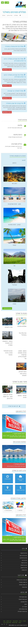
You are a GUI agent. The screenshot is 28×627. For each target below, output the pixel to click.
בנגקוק (14, 163)
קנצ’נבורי (14, 285)
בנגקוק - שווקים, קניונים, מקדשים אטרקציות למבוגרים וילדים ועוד (22, 354)
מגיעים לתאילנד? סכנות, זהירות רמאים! (8, 353)
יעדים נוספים (24, 570)
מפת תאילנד (24, 587)
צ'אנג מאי (14, 183)
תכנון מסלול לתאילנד (23, 599)
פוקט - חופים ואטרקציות (14, 204)
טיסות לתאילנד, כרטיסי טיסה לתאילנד (22, 373)
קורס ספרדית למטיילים (22, 611)
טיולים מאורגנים (24, 601)
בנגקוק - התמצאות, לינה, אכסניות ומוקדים (7, 343)
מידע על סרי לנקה (23, 555)
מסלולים (16, 15)
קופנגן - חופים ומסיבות (14, 224)
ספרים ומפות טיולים (23, 609)
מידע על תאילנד (24, 565)
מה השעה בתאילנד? (23, 582)
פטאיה (14, 304)
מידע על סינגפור (23, 553)
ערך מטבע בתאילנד (23, 584)
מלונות (25, 604)
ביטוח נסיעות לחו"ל (23, 597)
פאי (14, 266)
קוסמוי (14, 245)
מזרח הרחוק (9, 15)
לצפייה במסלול (7, 53)
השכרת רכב (24, 606)
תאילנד (3, 15)
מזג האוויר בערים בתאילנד (22, 579)
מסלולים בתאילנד (21, 326)
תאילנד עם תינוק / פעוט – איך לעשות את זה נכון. (7, 396)
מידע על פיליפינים (23, 558)
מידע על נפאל (24, 562)
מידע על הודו (24, 560)
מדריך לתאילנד (8, 327)
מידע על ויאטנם (24, 567)
